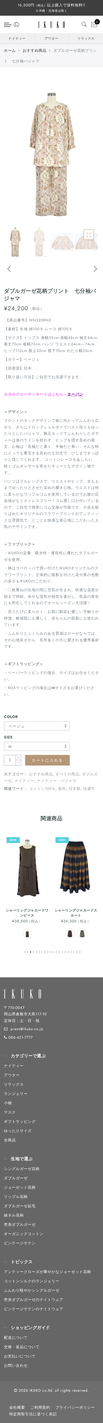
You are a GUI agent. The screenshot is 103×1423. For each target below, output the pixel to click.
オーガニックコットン (24, 1233)
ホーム (10, 50)
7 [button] (42, 951)
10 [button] (51, 951)
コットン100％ (42, 788)
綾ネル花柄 (14, 1215)
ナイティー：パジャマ (57, 780)
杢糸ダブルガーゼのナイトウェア (33, 1299)
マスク (10, 1112)
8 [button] (45, 951)
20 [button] (80, 951)
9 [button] (48, 951)
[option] (51, 150)
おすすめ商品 (34, 50)
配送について (16, 1337)
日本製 (75, 788)
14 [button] (63, 951)
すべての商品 (67, 774)
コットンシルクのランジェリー (31, 1281)
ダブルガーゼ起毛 (20, 1206)
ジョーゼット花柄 (20, 1187)
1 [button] (25, 951)
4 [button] (33, 951)
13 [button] (60, 951)
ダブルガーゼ (16, 1178)
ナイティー (17, 38)
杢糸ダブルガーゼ (20, 1224)
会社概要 (17, 1407)
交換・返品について (22, 1346)
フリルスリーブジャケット (76, 910)
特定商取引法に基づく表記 (33, 1414)
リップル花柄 (16, 1196)
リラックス (86, 38)
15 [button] (65, 951)
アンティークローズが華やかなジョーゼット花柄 (47, 1271)
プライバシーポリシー (75, 1407)
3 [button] (31, 951)
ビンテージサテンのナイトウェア (33, 1309)
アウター (51, 38)
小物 (8, 1103)
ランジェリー (16, 1093)
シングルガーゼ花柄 (22, 1168)
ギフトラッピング (20, 1121)
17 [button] (71, 951)
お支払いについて (20, 1356)
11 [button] (54, 951)
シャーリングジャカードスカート (27, 913)
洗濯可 (89, 788)
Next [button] (89, 272)
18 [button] (74, 951)
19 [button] (77, 951)
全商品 (10, 1140)
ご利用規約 (40, 1407)
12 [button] (57, 951)
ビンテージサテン (20, 1243)
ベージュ (16, 726)
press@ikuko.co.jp (27, 1028)
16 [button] (68, 951)
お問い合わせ (16, 1365)
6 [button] (39, 951)
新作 (62, 788)
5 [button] (36, 951)
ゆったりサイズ (18, 1130)
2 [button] (28, 951)
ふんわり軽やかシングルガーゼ (31, 1290)
